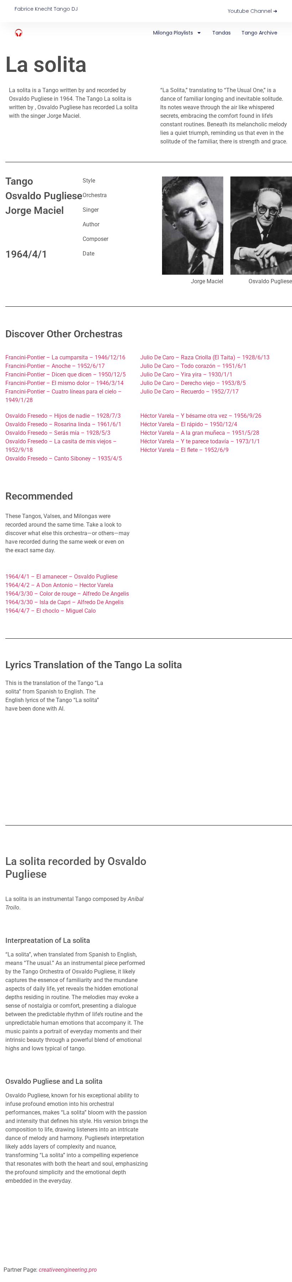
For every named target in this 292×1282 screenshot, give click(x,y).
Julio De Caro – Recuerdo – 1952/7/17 (189, 391)
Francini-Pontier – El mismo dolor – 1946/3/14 (64, 383)
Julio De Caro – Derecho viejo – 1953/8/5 (193, 383)
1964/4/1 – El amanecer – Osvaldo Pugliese (61, 576)
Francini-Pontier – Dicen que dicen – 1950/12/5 (65, 374)
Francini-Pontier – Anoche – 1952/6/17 (55, 366)
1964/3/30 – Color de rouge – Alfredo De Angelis (67, 593)
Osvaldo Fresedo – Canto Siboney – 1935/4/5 (63, 458)
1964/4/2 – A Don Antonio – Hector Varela (59, 585)
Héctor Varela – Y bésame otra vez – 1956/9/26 (200, 415)
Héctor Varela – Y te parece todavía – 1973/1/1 (200, 441)
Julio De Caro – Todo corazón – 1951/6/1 (193, 366)
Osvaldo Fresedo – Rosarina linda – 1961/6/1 (63, 424)
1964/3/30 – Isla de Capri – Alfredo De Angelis (64, 602)
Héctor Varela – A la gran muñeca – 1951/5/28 (199, 432)
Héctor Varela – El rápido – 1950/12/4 (188, 424)
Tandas (221, 32)
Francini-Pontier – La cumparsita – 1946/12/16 (65, 357)
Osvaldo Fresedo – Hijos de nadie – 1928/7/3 (63, 415)
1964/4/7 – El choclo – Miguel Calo (50, 610)
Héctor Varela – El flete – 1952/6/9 (184, 450)
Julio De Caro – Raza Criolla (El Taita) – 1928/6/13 (205, 357)
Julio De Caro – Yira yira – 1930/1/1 (186, 374)
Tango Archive (259, 32)
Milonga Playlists (173, 32)
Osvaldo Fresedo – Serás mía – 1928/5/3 (57, 432)
